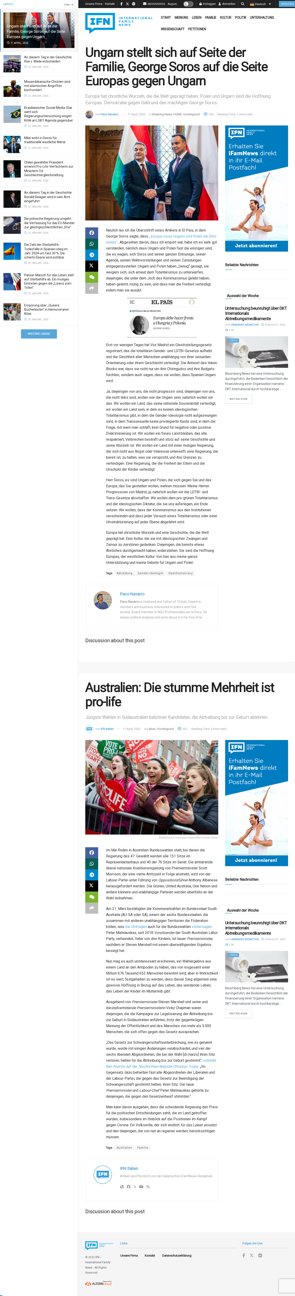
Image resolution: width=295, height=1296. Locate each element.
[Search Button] (242, 4)
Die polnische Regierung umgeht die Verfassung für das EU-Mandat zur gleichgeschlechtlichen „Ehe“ (49, 223)
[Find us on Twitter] (252, 1255)
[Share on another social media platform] (91, 288)
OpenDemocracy (180, 573)
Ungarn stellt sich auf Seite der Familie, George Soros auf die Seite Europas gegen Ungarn (36, 31)
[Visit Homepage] (119, 23)
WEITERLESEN (241, 399)
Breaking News (162, 114)
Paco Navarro (109, 114)
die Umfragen (136, 926)
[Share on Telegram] (91, 255)
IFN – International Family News (97, 1262)
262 (211, 114)
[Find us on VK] (260, 1255)
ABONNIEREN (156, 4)
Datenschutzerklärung (177, 1255)
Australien (124, 1147)
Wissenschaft (173, 29)
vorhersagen (202, 926)
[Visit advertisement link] (256, 188)
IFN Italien (107, 729)
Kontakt (110, 4)
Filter (67, 4)
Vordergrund (191, 114)
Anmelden (228, 4)
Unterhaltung (262, 17)
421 (185, 729)
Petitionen (197, 29)
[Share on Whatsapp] (91, 244)
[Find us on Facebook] (243, 1255)
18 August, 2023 (274, 324)
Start (166, 17)
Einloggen (209, 4)
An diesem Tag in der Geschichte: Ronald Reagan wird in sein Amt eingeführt (48, 197)
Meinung (181, 17)
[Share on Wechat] (91, 277)
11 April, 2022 (136, 114)
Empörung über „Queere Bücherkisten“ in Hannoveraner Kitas (46, 309)
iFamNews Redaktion (245, 324)
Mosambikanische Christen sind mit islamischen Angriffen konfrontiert (47, 86)
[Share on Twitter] (91, 266)
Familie (210, 17)
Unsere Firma (93, 4)
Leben (196, 17)
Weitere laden (39, 333)
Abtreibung (125, 573)
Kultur (225, 17)
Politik (240, 17)
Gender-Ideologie (150, 573)
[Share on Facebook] (91, 232)
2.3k (231, 330)
